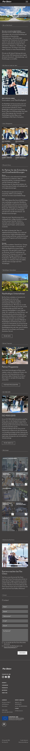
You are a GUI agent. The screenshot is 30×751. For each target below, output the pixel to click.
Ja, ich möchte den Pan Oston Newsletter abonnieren (15, 643)
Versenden (22, 652)
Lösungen (5, 685)
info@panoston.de (19, 710)
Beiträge (4, 690)
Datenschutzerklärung (10, 647)
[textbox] (15, 625)
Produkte (5, 687)
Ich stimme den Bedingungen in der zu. (13, 646)
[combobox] (15, 625)
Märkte (4, 682)
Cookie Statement (24, 740)
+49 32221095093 (22, 706)
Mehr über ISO (8, 443)
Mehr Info (7, 336)
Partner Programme (11, 384)
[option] (15, 82)
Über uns (4, 692)
